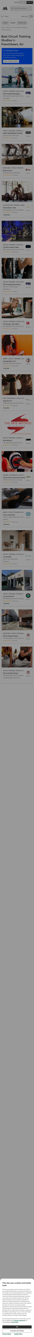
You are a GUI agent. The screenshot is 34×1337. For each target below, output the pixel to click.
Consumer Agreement (19, 1320)
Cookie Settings (17, 1331)
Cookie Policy (18, 1334)
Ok (17, 1327)
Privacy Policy (15, 1322)
